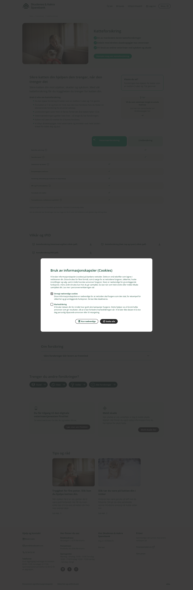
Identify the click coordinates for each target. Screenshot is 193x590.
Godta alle (110, 321)
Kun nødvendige (88, 321)
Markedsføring (60, 304)
